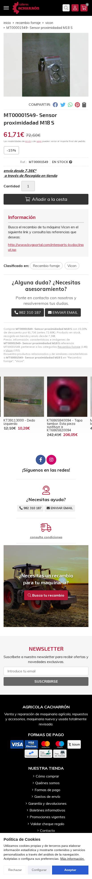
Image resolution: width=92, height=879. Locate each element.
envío (28, 141)
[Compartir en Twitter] (62, 105)
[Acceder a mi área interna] (75, 7)
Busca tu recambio (47, 595)
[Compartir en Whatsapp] (70, 105)
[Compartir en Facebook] (55, 105)
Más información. (72, 858)
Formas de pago (47, 790)
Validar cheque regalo (47, 824)
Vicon (9, 350)
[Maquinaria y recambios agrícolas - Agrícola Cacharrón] (26, 8)
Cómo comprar (47, 776)
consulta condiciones (46, 537)
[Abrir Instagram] (51, 459)
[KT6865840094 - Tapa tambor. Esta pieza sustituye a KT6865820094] (67, 397)
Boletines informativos (47, 810)
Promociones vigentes (47, 817)
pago (39, 141)
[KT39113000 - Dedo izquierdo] (24, 397)
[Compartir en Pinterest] (77, 105)
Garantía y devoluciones (47, 803)
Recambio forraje (69, 346)
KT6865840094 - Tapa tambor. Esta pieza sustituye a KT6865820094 (64, 425)
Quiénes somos (47, 783)
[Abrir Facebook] (40, 459)
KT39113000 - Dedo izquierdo (19, 422)
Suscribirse (46, 681)
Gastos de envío (47, 796)
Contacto (47, 830)
